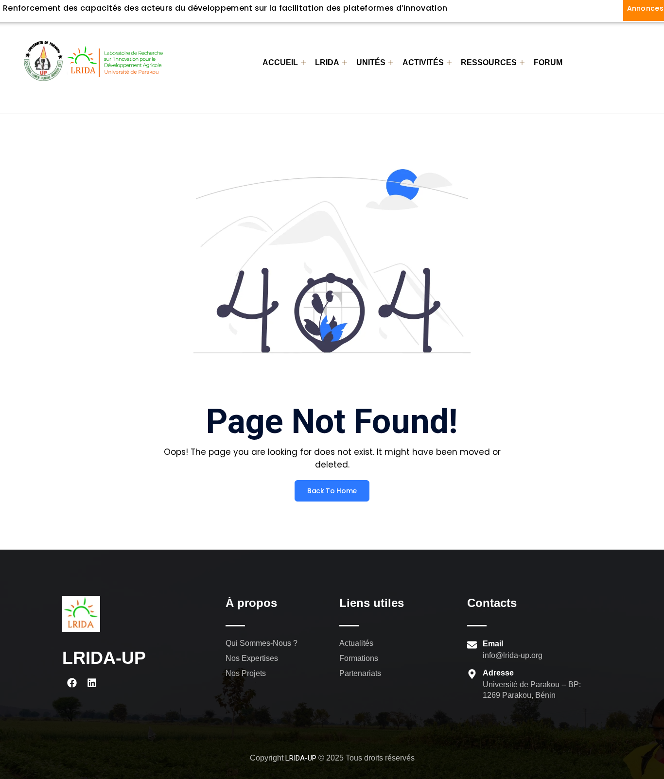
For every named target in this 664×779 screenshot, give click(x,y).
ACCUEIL (280, 62)
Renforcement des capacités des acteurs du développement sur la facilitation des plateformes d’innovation (225, 8)
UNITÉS (370, 62)
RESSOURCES (489, 62)
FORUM (548, 62)
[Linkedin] (92, 682)
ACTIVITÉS (423, 62)
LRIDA (327, 62)
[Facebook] (72, 682)
